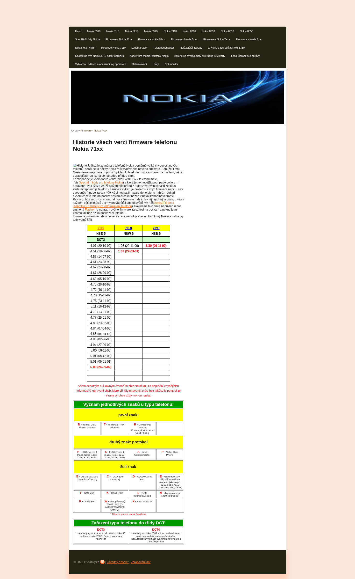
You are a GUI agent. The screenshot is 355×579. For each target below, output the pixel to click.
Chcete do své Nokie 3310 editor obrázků (99, 55)
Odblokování (139, 64)
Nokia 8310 (208, 31)
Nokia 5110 (112, 31)
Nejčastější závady (191, 47)
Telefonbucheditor (163, 47)
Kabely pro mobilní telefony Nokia (149, 55)
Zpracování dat (140, 562)
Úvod (78, 31)
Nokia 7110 (170, 31)
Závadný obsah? (118, 562)
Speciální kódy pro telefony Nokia (101, 182)
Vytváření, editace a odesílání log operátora (100, 64)
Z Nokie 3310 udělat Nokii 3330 (226, 47)
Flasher (89, 209)
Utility (156, 64)
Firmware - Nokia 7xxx (216, 39)
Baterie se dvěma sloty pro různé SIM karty (199, 55)
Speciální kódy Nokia (87, 39)
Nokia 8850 (246, 31)
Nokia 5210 (131, 31)
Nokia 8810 (227, 31)
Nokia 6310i (151, 31)
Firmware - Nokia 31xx (119, 39)
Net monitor (171, 64)
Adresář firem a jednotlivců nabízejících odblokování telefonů (123, 204)
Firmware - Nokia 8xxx (249, 39)
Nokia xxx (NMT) (85, 47)
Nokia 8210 (189, 31)
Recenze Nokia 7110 (113, 47)
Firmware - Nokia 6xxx (184, 39)
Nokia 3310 (93, 31)
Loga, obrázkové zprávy (245, 55)
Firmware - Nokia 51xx (151, 39)
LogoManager (139, 47)
